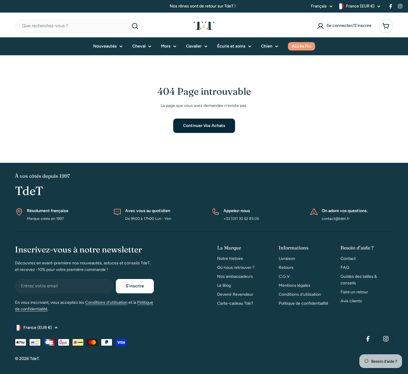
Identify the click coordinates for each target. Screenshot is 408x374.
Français (319, 6)
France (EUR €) (360, 6)
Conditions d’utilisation (106, 302)
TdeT (34, 358)
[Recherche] (135, 26)
